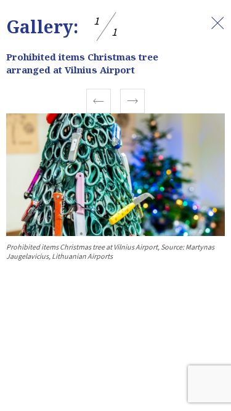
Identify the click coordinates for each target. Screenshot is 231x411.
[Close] (217, 22)
